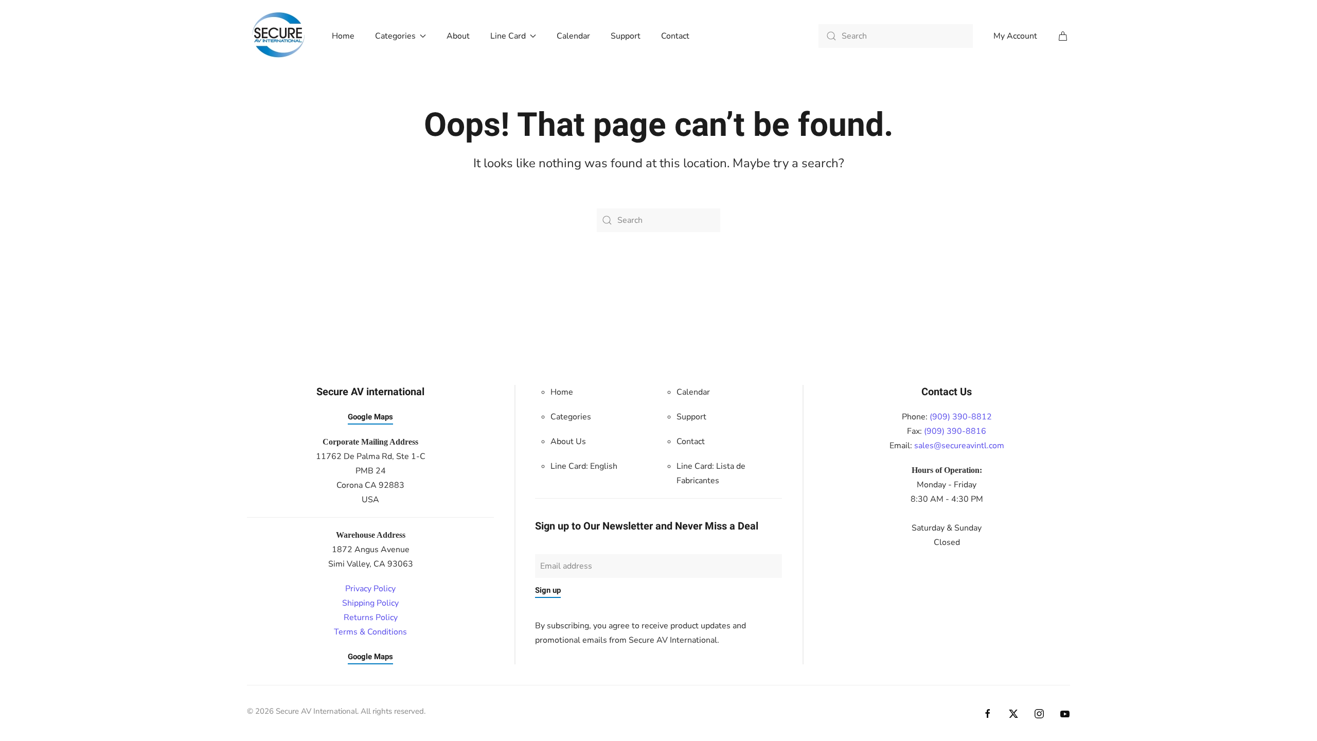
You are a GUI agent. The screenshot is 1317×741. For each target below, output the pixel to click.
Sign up (548, 590)
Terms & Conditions (370, 632)
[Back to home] (279, 35)
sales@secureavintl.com (959, 445)
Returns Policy (371, 617)
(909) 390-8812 (961, 416)
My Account (1015, 36)
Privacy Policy (370, 588)
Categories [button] (395, 36)
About (458, 36)
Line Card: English (583, 466)
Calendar (573, 36)
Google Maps (370, 416)
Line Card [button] (508, 36)
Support (625, 36)
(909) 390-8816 (955, 431)
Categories (570, 416)
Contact (675, 36)
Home (343, 36)
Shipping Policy (370, 603)
